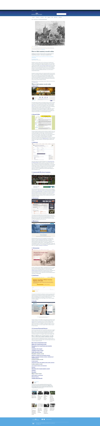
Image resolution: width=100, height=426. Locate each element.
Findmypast (40, 245)
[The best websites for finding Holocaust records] (46, 393)
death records (48, 65)
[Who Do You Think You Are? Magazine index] (34, 393)
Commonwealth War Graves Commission (41, 172)
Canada (33, 321)
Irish (33, 319)
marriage (43, 65)
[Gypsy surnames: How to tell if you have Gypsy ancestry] (40, 393)
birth (41, 65)
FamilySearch (46, 245)
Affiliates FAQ (43, 49)
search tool (41, 239)
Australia (39, 321)
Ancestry (33, 105)
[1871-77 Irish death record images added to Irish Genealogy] (40, 405)
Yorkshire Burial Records (37, 378)
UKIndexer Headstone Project (36, 270)
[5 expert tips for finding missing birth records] (52, 405)
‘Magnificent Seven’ (45, 138)
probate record (35, 82)
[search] (67, 14)
